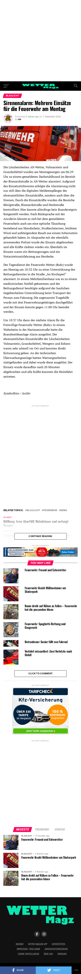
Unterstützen (58, 944)
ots (19, 119)
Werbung (62, 954)
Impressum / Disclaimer (28, 949)
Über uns (48, 954)
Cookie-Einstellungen (28, 954)
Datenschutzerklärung (56, 949)
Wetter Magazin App (37, 944)
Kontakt (20, 944)
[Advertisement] (40, 40)
